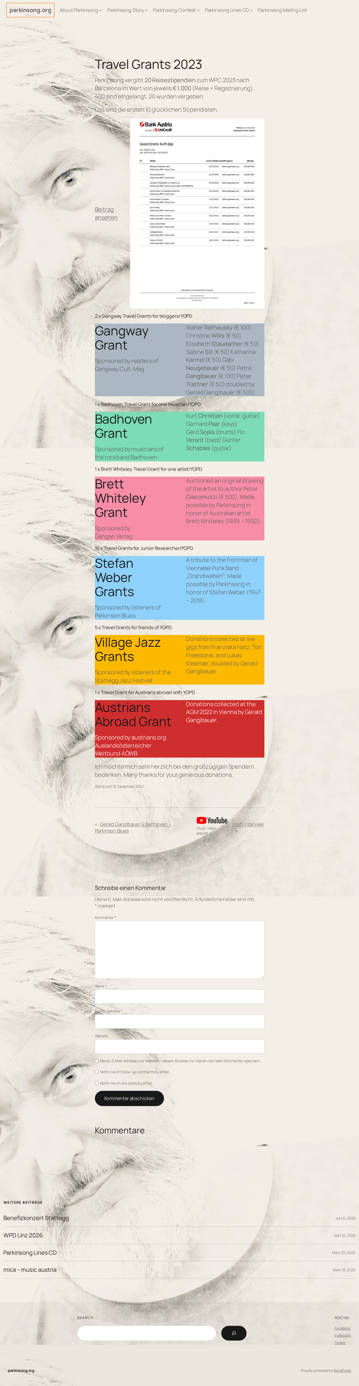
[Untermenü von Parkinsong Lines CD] (251, 10)
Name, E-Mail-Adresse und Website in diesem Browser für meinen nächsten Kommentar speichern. (180, 1060)
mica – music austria (30, 1270)
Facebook (343, 1328)
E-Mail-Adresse (108, 1010)
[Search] (234, 1333)
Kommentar (105, 917)
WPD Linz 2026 (23, 1235)
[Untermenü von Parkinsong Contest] (198, 10)
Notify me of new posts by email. (126, 1083)
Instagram (343, 1335)
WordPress (342, 1370)
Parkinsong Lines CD (30, 1252)
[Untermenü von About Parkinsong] (100, 10)
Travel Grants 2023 (148, 64)
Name (101, 985)
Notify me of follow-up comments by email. (135, 1071)
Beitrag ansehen (106, 213)
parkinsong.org (30, 10)
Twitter (340, 1342)
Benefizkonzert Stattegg (36, 1218)
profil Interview (248, 824)
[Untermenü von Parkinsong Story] (146, 10)
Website (101, 1035)
